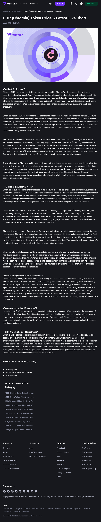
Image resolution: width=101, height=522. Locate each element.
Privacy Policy (8, 456)
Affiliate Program (63, 468)
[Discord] (20, 491)
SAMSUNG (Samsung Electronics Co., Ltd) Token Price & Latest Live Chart (20, 405)
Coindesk (57, 509)
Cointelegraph (67, 509)
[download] (71, 3)
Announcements (9, 464)
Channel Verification (11, 468)
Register (60, 3)
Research (6, 11)
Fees (59, 477)
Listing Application (64, 473)
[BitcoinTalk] (35, 491)
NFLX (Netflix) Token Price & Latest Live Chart (20, 393)
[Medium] (32, 491)
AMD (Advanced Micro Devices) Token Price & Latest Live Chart (20, 401)
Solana (42, 509)
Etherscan (49, 509)
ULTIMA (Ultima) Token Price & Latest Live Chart (20, 417)
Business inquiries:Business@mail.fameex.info (45, 497)
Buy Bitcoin (86, 448)
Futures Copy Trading (37, 456)
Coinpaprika (7, 512)
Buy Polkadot (87, 460)
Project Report (18, 11)
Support (61, 443)
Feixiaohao (25, 512)
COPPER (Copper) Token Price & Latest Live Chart (20, 413)
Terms (5, 452)
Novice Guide (89, 443)
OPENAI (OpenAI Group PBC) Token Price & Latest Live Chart (20, 409)
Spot (31, 448)
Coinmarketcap (8, 509)
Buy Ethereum (87, 452)
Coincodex (86, 509)
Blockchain (16, 512)
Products (34, 443)
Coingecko (18, 509)
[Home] (10, 3)
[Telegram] (16, 491)
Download (61, 448)
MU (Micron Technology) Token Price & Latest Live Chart (20, 421)
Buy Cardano (87, 456)
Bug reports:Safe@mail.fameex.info (15, 497)
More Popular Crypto (90, 468)
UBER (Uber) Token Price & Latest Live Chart (20, 397)
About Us (7, 443)
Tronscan (34, 509)
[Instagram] (12, 491)
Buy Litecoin (86, 464)
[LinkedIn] (24, 491)
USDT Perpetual (35, 452)
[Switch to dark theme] (76, 3)
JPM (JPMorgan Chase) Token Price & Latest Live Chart (20, 430)
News (59, 456)
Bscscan (27, 509)
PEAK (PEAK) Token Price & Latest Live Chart (20, 426)
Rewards (60, 464)
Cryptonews (77, 509)
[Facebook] (28, 491)
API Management (10, 460)
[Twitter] (4, 491)
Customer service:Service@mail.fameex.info (79, 497)
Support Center (63, 452)
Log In (50, 3)
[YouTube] (8, 491)
